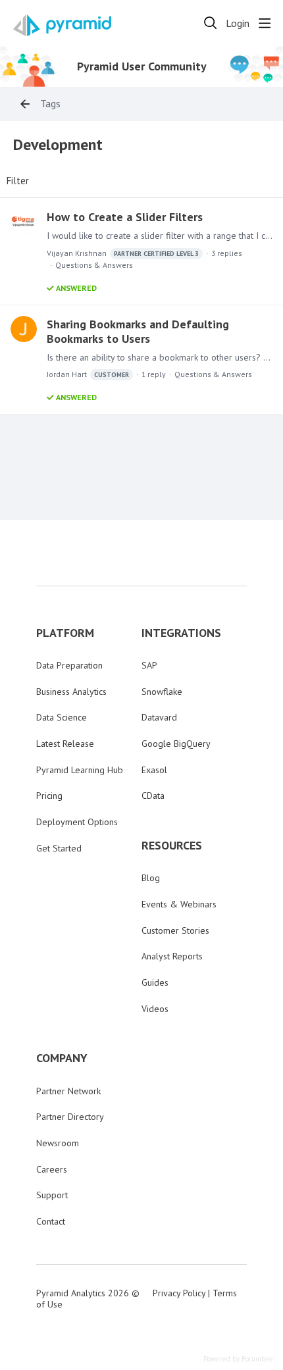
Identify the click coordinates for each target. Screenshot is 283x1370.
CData (153, 795)
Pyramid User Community (142, 66)
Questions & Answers (94, 265)
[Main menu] (264, 23)
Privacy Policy (179, 1293)
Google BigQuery (176, 743)
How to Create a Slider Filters (125, 216)
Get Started (59, 848)
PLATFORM (65, 633)
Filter (18, 181)
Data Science (61, 717)
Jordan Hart (88, 374)
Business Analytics (71, 692)
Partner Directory (70, 1117)
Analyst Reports (172, 956)
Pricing (49, 795)
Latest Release (65, 743)
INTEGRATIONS (181, 633)
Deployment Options (77, 822)
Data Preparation (69, 665)
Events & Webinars (179, 904)
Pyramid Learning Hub (79, 770)
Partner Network (68, 1091)
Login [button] (237, 23)
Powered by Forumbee (238, 1359)
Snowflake (162, 692)
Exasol (154, 770)
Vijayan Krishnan (123, 253)
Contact (50, 1221)
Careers (51, 1169)
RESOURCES (172, 845)
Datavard (159, 717)
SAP (149, 665)
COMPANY (62, 1058)
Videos (155, 1009)
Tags (50, 103)
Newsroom (57, 1143)
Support (52, 1195)
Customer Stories (175, 930)
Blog (151, 878)
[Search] (210, 23)
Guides (155, 982)
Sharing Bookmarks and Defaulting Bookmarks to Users (138, 331)
